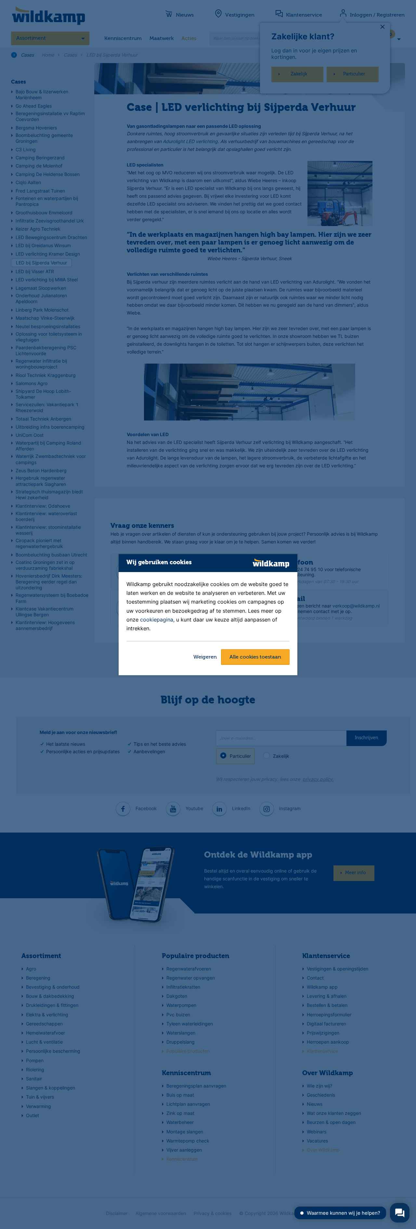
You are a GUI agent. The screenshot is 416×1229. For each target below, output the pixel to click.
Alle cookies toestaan (255, 657)
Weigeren (205, 657)
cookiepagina (156, 619)
